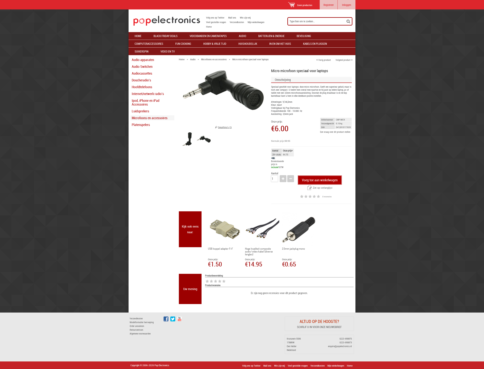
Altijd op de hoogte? (319, 321)
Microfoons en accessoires (150, 118)
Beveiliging (304, 36)
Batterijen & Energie (271, 36)
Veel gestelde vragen (216, 22)
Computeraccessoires (149, 44)
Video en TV (168, 51)
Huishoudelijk (247, 44)
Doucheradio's (141, 80)
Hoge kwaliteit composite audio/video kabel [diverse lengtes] (259, 251)
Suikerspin (141, 51)
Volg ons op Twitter (215, 17)
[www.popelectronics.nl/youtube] (179, 320)
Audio (242, 36)
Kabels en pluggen (315, 44)
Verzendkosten (237, 22)
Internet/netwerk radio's (148, 93)
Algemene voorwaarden (140, 333)
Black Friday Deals (166, 36)
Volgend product (344, 59)
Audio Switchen (142, 66)
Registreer (328, 5)
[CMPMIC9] (187, 139)
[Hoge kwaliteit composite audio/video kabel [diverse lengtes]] (262, 229)
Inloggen (346, 5)
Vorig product (323, 59)
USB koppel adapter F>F (220, 248)
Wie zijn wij (245, 17)
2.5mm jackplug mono (293, 248)
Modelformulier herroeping (142, 322)
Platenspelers (141, 124)
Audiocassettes (142, 73)
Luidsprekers (140, 111)
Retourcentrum (136, 329)
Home (209, 26)
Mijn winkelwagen (256, 22)
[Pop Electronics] (164, 20)
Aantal (274, 173)
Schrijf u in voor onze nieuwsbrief (319, 327)
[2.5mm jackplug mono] (299, 229)
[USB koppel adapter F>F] (225, 229)
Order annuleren (137, 325)
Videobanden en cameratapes (208, 36)
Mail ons (232, 17)
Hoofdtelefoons (142, 87)
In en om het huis (280, 44)
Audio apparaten (143, 59)
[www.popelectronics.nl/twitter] (172, 320)
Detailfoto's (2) (225, 127)
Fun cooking (183, 44)
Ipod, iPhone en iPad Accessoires (145, 102)
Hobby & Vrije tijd (214, 44)
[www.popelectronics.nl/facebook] (166, 320)
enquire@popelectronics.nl (340, 346)
